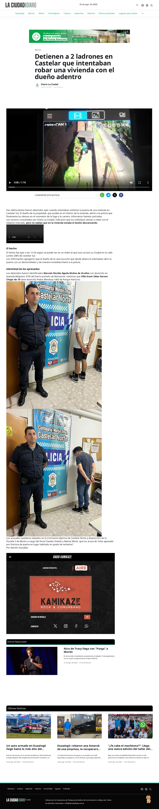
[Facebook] (121, 195)
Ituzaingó (19, 13)
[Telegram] (108, 195)
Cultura (67, 13)
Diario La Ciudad (49, 84)
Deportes (79, 13)
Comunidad (48, 789)
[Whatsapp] (102, 195)
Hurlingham (54, 13)
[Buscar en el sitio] (137, 5)
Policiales (66, 789)
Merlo (41, 13)
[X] (115, 195)
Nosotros (11, 789)
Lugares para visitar (128, 13)
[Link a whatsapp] (142, 723)
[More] (142, 13)
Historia (91, 13)
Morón (31, 13)
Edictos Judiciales (107, 13)
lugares (57, 789)
